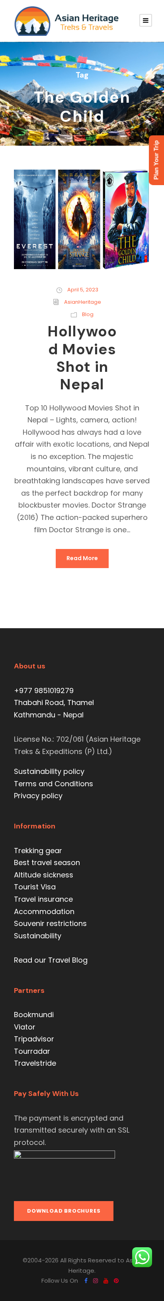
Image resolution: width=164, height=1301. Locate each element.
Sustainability (37, 936)
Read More (82, 558)
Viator (24, 1027)
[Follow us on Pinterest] (116, 1281)
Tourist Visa (35, 887)
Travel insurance (43, 899)
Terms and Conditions (53, 784)
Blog (88, 314)
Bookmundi (34, 1015)
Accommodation (44, 911)
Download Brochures (63, 1211)
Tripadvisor (34, 1039)
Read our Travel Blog (51, 960)
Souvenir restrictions (50, 923)
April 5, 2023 (82, 289)
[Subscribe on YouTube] (105, 1281)
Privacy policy (38, 796)
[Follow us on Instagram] (95, 1281)
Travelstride (35, 1063)
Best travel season (47, 862)
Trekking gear (38, 851)
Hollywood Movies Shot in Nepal (82, 358)
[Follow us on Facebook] (86, 1281)
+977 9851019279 (44, 690)
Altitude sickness (43, 875)
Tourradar (32, 1051)
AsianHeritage (82, 302)
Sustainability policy (49, 771)
